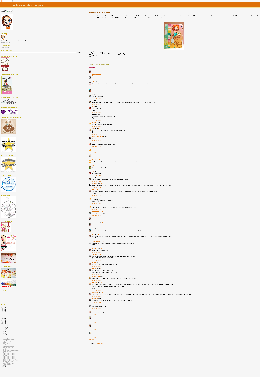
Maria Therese (95, 88)
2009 (3, 366)
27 (98, 234)
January (4, 365)
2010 (3, 323)
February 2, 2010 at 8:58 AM (96, 134)
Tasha (93, 81)
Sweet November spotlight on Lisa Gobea (9, 359)
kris (92, 100)
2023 (3, 309)
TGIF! (4, 345)
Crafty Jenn (94, 268)
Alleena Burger (95, 216)
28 (103, 241)
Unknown (94, 148)
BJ (92, 323)
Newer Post (91, 341)
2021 (3, 311)
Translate (10, 11)
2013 (3, 320)
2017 (3, 316)
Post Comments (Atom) (98, 343)
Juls (93, 171)
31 (101, 262)
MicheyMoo (94, 254)
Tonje (93, 177)
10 (98, 128)
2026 (3, 306)
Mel (92, 228)
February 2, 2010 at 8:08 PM (96, 280)
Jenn (93, 310)
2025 (3, 307)
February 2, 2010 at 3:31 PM (96, 239)
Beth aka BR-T (95, 304)
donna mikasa (95, 292)
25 (102, 222)
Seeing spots (5, 335)
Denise (93, 128)
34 (101, 282)
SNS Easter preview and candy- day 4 (9, 354)
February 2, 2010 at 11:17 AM (96, 169)
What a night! (5, 349)
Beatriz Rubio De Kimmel (97, 136)
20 (97, 189)
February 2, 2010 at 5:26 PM (96, 252)
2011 (3, 322)
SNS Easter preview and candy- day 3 (9, 356)
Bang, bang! (5, 355)
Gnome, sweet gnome (6, 343)
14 (98, 153)
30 (100, 254)
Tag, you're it (5, 348)
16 (98, 165)
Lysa (93, 94)
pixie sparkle (95, 298)
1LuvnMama (94, 183)
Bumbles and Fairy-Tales (97, 197)
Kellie (93, 234)
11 (106, 136)
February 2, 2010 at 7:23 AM (96, 92)
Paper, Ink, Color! (96, 276)
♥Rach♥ (93, 75)
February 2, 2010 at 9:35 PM (96, 290)
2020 (3, 312)
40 (96, 323)
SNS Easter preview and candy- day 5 (9, 353)
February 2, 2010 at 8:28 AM (96, 120)
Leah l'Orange (95, 315)
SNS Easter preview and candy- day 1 (9, 358)
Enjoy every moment (6, 336)
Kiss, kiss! (4, 352)
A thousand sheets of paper (28, 5)
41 (100, 330)
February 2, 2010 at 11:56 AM (96, 181)
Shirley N (94, 159)
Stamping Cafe (95, 222)
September (5, 327)
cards (94, 64)
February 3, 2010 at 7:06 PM (96, 329)
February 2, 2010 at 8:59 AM (96, 140)
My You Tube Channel (5, 47)
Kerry (93, 165)
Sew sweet (4, 342)
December (5, 324)
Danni (93, 142)
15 (99, 159)
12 (98, 142)
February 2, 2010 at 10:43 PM (96, 302)
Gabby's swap (149, 15)
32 (100, 268)
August (4, 328)
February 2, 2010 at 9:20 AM (96, 146)
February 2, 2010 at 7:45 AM (96, 98)
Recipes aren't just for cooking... (8, 347)
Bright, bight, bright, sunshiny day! (8, 346)
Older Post (257, 341)
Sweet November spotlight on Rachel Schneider (10, 360)
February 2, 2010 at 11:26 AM (96, 175)
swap (104, 64)
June (4, 330)
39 (102, 315)
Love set (219, 15)
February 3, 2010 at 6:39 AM (96, 308)
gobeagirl (94, 69)
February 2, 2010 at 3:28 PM (96, 232)
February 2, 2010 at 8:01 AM (96, 104)
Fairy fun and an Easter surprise (8, 361)
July (3, 329)
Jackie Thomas (95, 211)
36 (101, 298)
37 (102, 304)
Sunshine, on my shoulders (7, 341)
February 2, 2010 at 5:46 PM (96, 260)
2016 (3, 317)
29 (101, 248)
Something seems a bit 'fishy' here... (8, 363)
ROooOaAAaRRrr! (6, 338)
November (5, 325)
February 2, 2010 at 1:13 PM (96, 195)
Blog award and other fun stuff (8, 364)
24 (102, 216)
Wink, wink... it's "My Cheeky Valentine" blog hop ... (11, 350)
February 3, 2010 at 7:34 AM (96, 314)
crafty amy (94, 330)
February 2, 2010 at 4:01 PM (96, 246)
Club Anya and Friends (99, 64)
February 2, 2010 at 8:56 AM (96, 126)
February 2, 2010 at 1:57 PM (96, 209)
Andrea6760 (94, 282)
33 (103, 276)
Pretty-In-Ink (94, 122)
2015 (3, 318)
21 (107, 197)
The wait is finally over (6, 340)
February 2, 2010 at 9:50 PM (96, 296)
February (4, 334)
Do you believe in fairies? (7, 362)
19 (101, 183)
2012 (3, 321)
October (4, 326)
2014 (3, 319)
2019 (3, 313)
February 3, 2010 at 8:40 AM (96, 322)
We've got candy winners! (7, 351)
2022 (3, 310)
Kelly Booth (94, 262)
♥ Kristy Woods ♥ (96, 241)
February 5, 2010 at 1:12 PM (96, 337)
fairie (93, 189)
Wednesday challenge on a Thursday (9, 339)
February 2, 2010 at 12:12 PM (96, 187)
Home (174, 341)
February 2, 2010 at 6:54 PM (96, 274)
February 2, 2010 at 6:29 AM (96, 74)
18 (98, 177)
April (4, 332)
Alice (93, 205)
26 (97, 228)
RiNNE (93, 153)
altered (92, 64)
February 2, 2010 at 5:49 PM (96, 266)
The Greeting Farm (108, 64)
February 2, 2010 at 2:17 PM (96, 215)
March (4, 333)
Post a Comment (91, 339)
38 (97, 310)
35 (102, 292)
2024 (3, 308)
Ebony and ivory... (6, 337)
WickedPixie (94, 248)
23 (102, 211)
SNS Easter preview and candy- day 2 (9, 357)
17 (97, 171)
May (4, 331)
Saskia (93, 106)
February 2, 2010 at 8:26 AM (96, 112)
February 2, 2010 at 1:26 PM (96, 203)
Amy (8, 34)
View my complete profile (5, 42)
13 (100, 148)
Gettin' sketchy (5, 344)
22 (97, 205)
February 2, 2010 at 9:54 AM (96, 152)
